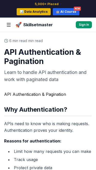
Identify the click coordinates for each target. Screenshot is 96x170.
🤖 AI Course (67, 11)
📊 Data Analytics (34, 12)
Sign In (84, 25)
